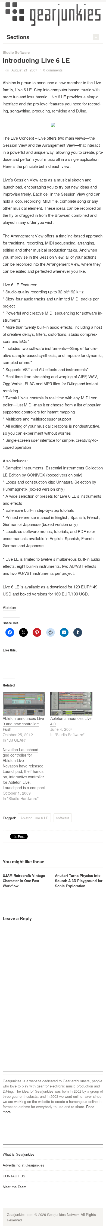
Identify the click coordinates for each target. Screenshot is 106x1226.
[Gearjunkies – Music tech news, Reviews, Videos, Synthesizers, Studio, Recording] (53, 13)
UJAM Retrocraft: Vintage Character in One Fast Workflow (24, 880)
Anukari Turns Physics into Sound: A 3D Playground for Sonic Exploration (78, 880)
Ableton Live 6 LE (34, 817)
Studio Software (16, 52)
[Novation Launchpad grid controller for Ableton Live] (26, 774)
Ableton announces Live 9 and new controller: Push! (23, 724)
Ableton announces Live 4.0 (71, 721)
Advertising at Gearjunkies (23, 1165)
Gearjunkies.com (20, 1214)
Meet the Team (14, 1186)
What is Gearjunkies (19, 1154)
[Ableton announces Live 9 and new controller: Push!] (24, 704)
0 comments (53, 70)
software (62, 817)
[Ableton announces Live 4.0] (71, 704)
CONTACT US (14, 1175)
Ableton (9, 607)
